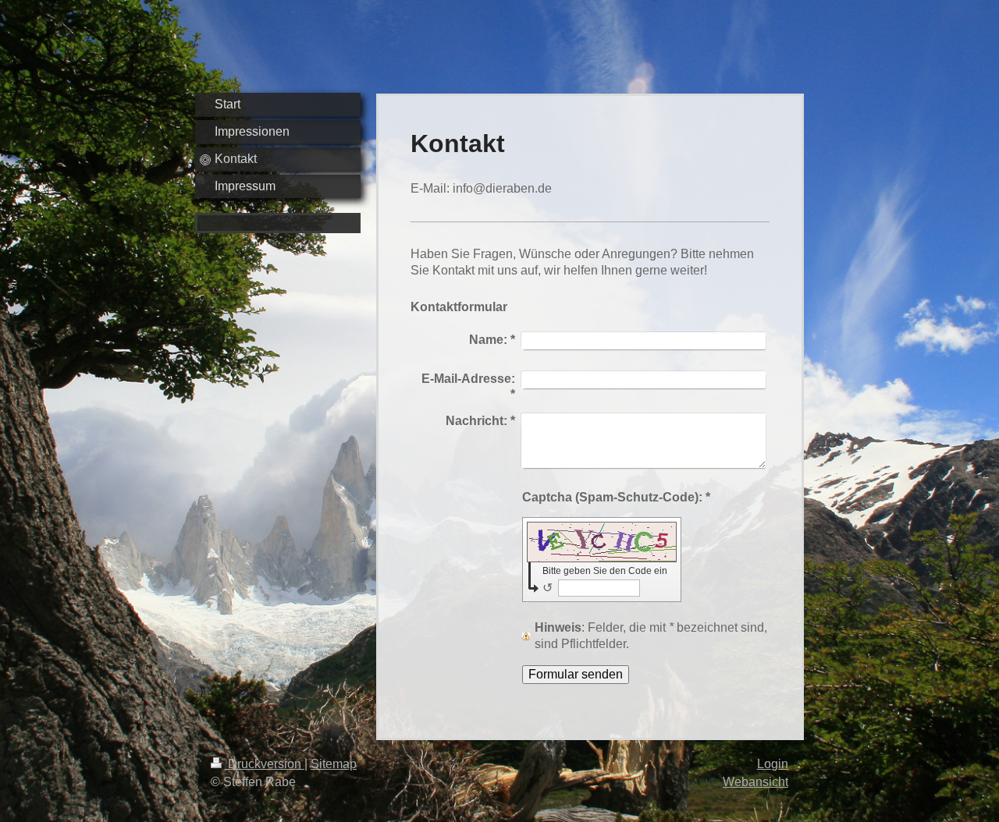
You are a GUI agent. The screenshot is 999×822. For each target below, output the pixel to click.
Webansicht (755, 781)
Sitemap (334, 764)
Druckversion (264, 764)
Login (772, 764)
